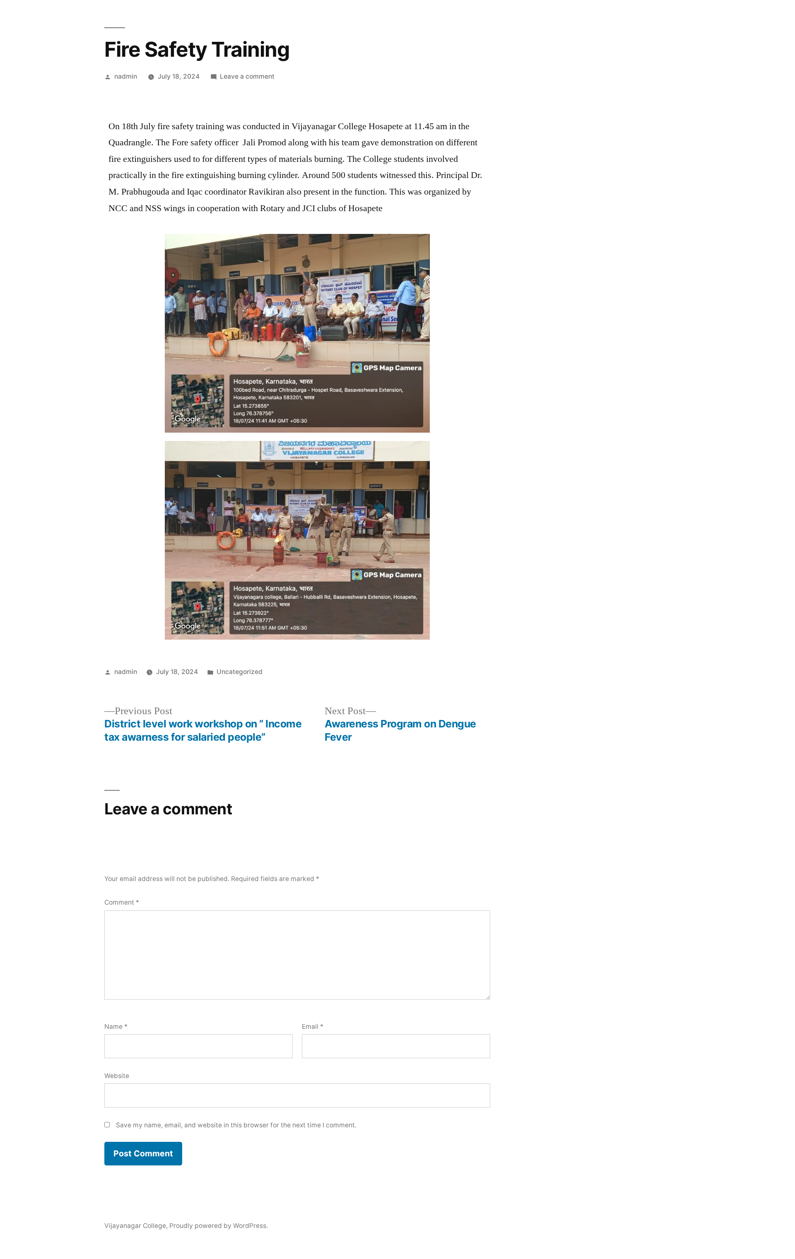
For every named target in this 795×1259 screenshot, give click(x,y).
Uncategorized (240, 672)
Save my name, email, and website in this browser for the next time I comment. (236, 1125)
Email (312, 1026)
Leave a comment (247, 76)
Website (116, 1076)
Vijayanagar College (135, 1226)
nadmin (125, 76)
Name (116, 1026)
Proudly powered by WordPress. (218, 1226)
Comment (121, 902)
